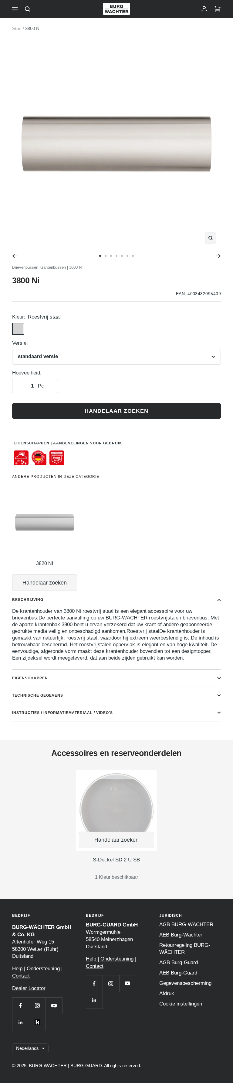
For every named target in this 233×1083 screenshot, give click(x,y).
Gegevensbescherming (185, 983)
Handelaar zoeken (116, 411)
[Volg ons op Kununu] (37, 1022)
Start (17, 28)
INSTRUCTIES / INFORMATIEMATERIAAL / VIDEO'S (62, 713)
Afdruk (166, 993)
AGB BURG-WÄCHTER (186, 924)
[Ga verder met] (218, 256)
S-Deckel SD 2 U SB (116, 860)
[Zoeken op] (27, 9)
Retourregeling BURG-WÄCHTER (184, 948)
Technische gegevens (37, 695)
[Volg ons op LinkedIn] (20, 1022)
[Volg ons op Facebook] (20, 1005)
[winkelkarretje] (217, 9)
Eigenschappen (30, 678)
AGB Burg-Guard (178, 962)
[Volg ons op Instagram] (37, 1005)
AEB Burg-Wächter (180, 935)
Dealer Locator (29, 988)
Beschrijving (27, 600)
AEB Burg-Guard (178, 973)
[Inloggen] (204, 9)
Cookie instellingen (180, 1004)
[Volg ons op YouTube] (54, 1005)
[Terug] (14, 256)
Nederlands (27, 1048)
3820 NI (44, 563)
